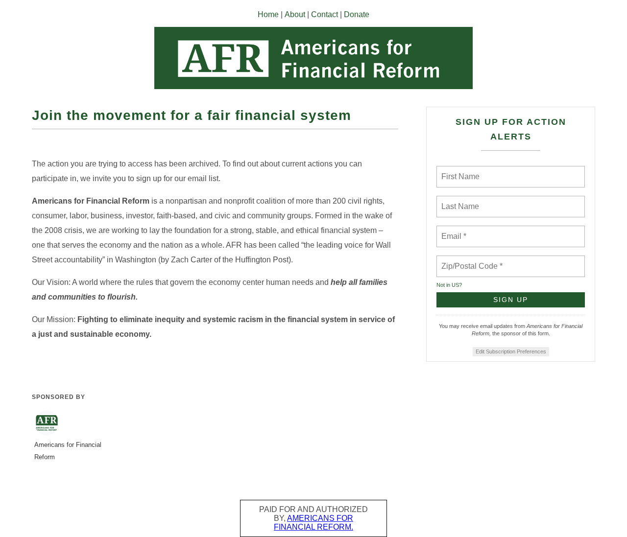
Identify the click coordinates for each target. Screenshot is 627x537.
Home (268, 14)
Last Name (458, 201)
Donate (356, 14)
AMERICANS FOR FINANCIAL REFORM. (313, 522)
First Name (459, 171)
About (295, 14)
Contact (324, 14)
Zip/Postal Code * (470, 260)
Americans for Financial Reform (67, 451)
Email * (452, 230)
